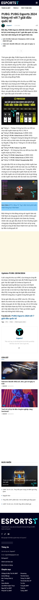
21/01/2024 (17, 25)
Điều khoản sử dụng (7, 565)
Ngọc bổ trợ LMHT (6, 588)
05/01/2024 (6, 484)
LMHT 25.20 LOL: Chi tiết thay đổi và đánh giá (17, 504)
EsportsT (9, 25)
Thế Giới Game (24, 576)
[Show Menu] (37, 3)
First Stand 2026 (26, 8)
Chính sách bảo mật (7, 561)
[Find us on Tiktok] (5, 534)
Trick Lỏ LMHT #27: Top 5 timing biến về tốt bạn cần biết (19, 481)
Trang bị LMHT (5, 8)
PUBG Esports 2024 (20, 322)
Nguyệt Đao (6, 495)
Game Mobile (5, 583)
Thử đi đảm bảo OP (25, 581)
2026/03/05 (11, 386)
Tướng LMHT (24, 590)
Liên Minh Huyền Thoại (8, 585)
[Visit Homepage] (10, 3)
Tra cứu (22, 583)
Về (2, 558)
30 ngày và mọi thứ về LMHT (9, 573)
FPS (7, 322)
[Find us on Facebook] (1, 534)
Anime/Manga (5, 576)
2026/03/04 (11, 413)
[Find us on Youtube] (8, 534)
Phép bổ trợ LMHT (6, 590)
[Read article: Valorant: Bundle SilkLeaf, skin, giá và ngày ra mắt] (19, 371)
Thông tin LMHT (25, 578)
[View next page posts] (21, 51)
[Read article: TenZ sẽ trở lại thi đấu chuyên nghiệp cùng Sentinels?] (19, 398)
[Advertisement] (19, 251)
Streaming (23, 573)
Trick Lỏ (15, 8)
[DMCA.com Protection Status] (7, 542)
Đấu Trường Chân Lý (7, 578)
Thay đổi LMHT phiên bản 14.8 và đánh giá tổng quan (19, 500)
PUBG (11, 322)
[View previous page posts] (17, 51)
